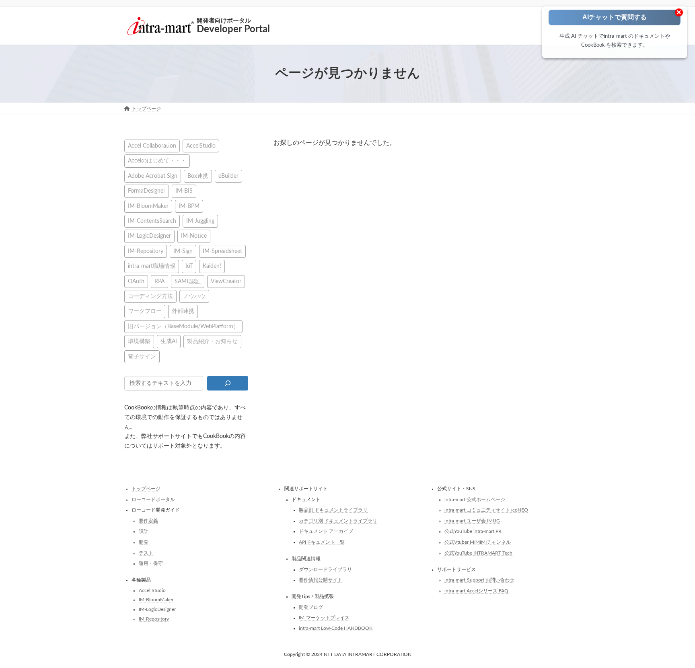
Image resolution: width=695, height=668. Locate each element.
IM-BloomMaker (148, 206)
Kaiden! (212, 266)
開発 (143, 542)
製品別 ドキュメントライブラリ (333, 510)
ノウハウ (194, 296)
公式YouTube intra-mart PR (473, 531)
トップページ (146, 488)
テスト (146, 552)
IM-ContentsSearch (152, 221)
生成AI (168, 341)
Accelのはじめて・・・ (157, 161)
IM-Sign (183, 251)
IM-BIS (184, 191)
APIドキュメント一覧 (322, 542)
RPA (159, 281)
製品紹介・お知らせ (212, 341)
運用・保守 (151, 563)
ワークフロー (145, 311)
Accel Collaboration (152, 146)
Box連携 (197, 176)
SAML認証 (188, 281)
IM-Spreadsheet (222, 251)
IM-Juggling (200, 221)
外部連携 (183, 311)
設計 (143, 531)
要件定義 (148, 520)
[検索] (227, 383)
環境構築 (139, 341)
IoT (189, 266)
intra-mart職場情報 (151, 266)
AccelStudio (201, 146)
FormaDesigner (146, 191)
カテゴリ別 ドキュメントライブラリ (338, 520)
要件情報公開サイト (320, 580)
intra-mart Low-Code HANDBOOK (335, 628)
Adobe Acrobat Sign (152, 176)
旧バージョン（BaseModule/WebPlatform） (183, 326)
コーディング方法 (150, 296)
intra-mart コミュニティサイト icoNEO (486, 510)
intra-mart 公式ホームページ (474, 499)
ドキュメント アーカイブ (326, 531)
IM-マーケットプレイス (324, 617)
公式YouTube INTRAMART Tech (478, 552)
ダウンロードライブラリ (325, 569)
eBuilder (228, 176)
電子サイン (142, 356)
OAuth (136, 281)
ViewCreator (226, 281)
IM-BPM (189, 206)
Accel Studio (152, 590)
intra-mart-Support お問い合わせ (479, 580)
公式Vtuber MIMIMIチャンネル (477, 542)
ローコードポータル (153, 499)
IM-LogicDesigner (149, 236)
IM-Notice (194, 236)
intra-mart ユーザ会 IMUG (472, 520)
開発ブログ (311, 606)
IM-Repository (145, 251)
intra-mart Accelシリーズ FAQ (476, 590)
